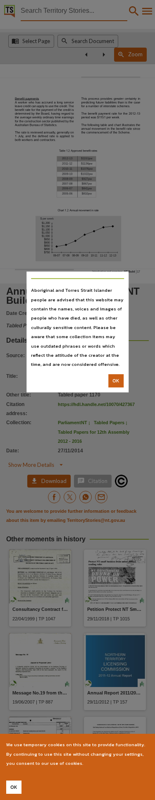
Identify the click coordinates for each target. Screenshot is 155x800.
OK (115, 380)
